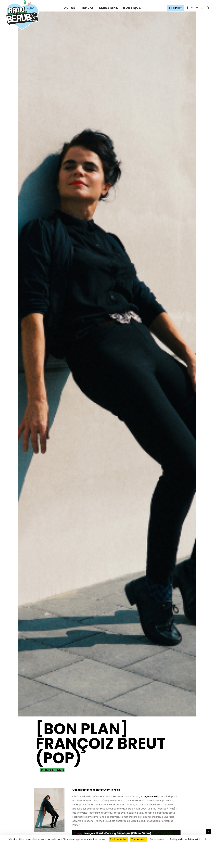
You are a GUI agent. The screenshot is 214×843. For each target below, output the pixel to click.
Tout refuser (138, 839)
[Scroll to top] (208, 831)
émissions (108, 7)
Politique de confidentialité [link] (185, 839)
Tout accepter (118, 839)
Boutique (132, 7)
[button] (176, 8)
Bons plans (52, 770)
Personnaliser (158, 839)
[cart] (207, 8)
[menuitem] (70, 8)
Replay (87, 7)
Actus (70, 7)
